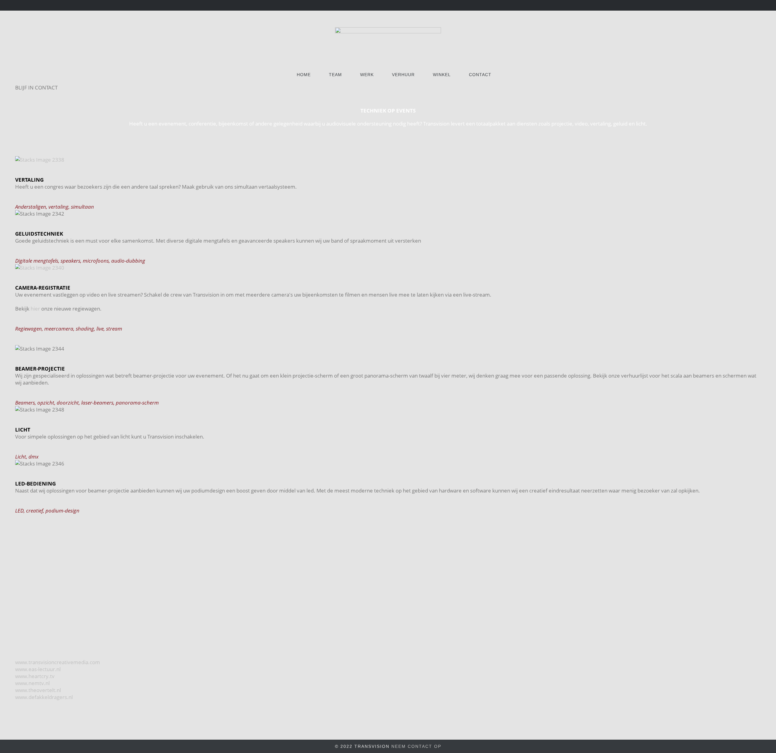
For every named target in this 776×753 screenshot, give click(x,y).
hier (35, 308)
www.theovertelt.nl (38, 690)
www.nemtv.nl (32, 683)
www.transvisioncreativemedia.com (57, 662)
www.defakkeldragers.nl (44, 697)
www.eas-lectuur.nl (38, 669)
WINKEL (442, 74)
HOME (304, 74)
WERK (367, 74)
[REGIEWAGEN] (388, 267)
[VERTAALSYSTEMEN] (388, 159)
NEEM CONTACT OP (416, 746)
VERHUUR (403, 74)
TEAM (335, 74)
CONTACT (480, 74)
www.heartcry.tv (35, 676)
